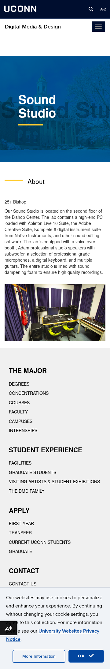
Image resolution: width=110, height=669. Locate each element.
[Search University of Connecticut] (91, 9)
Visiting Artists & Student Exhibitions (54, 481)
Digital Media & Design (33, 27)
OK (82, 656)
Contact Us (22, 584)
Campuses (20, 421)
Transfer (20, 532)
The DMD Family (26, 491)
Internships (23, 430)
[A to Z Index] (103, 9)
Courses (19, 402)
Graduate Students (32, 472)
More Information (39, 656)
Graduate (20, 551)
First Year (21, 523)
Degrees (19, 384)
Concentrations (29, 393)
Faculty (18, 412)
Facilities (20, 463)
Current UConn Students (40, 542)
